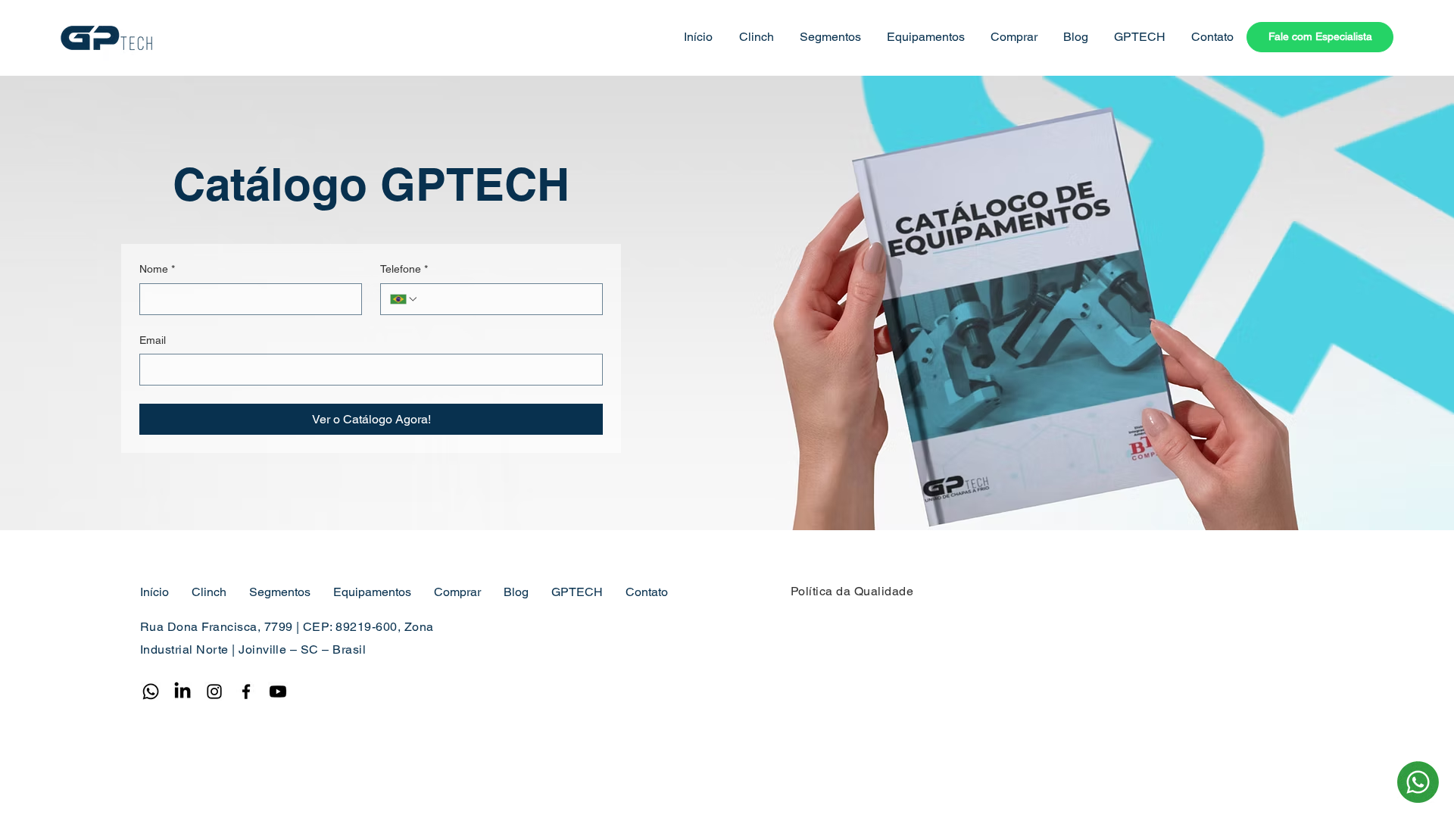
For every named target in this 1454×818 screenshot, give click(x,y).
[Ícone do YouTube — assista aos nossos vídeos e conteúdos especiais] (278, 691)
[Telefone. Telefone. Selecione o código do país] (404, 299)
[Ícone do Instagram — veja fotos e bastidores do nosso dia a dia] (214, 691)
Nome (157, 269)
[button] (754, 37)
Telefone (404, 269)
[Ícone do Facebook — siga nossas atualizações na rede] (246, 691)
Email (152, 340)
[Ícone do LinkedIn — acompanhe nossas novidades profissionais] (182, 691)
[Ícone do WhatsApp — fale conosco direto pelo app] (151, 691)
